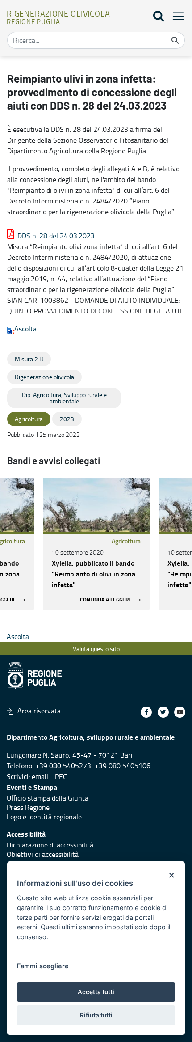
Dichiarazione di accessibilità (50, 845)
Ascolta (25, 329)
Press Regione (28, 807)
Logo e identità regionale (44, 817)
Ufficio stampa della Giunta (47, 798)
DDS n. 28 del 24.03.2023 (56, 236)
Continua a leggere (106, 600)
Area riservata (39, 711)
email (40, 776)
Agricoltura (126, 541)
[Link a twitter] (163, 712)
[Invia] (175, 40)
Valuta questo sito (96, 648)
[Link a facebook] (146, 712)
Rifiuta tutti (96, 1015)
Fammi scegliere (43, 966)
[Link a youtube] (179, 712)
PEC (61, 776)
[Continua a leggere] (96, 505)
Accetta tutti (96, 991)
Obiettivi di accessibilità (43, 854)
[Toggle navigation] (175, 16)
